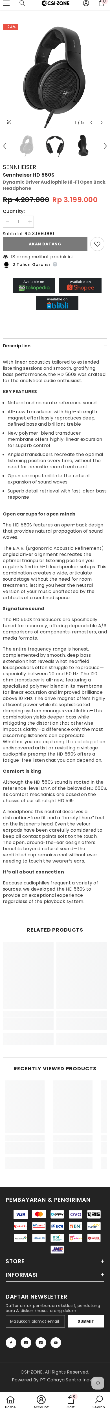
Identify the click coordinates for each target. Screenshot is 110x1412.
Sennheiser (19, 167)
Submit (86, 1321)
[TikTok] (41, 1342)
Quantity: (14, 211)
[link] (28, 1024)
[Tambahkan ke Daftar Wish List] (97, 244)
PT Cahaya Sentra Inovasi (69, 1380)
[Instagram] (26, 1342)
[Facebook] (11, 1342)
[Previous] (91, 122)
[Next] (102, 122)
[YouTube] (55, 1342)
